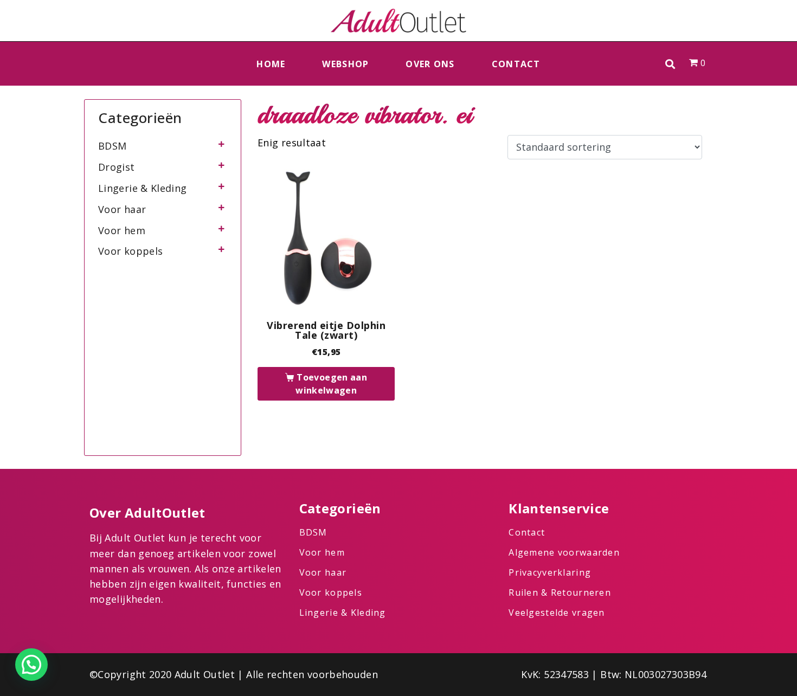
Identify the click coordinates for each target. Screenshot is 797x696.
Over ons (430, 64)
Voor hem (121, 230)
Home (270, 64)
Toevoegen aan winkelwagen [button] (331, 383)
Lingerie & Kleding (142, 188)
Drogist (116, 166)
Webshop (345, 64)
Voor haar (122, 209)
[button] (670, 64)
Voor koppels (130, 250)
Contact (516, 64)
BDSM (112, 145)
